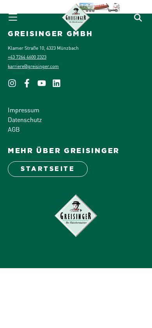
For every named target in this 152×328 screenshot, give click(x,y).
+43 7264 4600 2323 (27, 57)
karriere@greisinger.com (33, 66)
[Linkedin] (59, 85)
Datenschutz (25, 119)
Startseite (48, 169)
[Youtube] (44, 85)
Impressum (23, 110)
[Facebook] (30, 85)
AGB (14, 129)
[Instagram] (15, 85)
